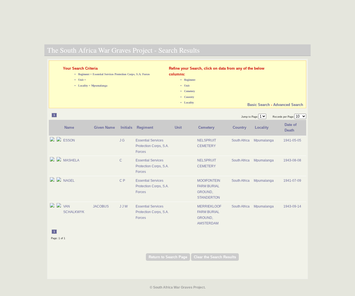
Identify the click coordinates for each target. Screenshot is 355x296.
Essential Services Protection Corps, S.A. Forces (152, 146)
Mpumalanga (264, 140)
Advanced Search (288, 105)
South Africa (241, 140)
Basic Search (258, 105)
